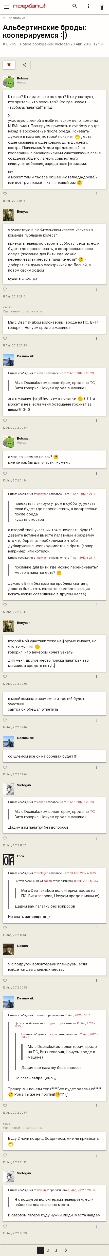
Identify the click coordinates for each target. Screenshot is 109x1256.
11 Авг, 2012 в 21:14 (82, 494)
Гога (20, 856)
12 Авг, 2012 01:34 (15, 480)
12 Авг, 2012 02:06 (15, 683)
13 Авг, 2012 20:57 (15, 1112)
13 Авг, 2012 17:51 (14, 935)
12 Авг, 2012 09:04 (15, 774)
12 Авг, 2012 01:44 (15, 612)
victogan (42, 873)
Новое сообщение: (37, 44)
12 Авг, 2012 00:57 (15, 427)
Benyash (23, 211)
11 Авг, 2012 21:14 (14, 296)
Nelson (22, 946)
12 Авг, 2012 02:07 (15, 727)
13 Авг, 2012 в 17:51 (77, 1015)
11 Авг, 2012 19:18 (14, 201)
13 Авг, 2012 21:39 (15, 1233)
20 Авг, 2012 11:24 (87, 44)
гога (40, 1015)
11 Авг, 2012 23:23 (15, 345)
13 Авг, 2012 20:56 (15, 987)
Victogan (62, 44)
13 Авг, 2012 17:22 (15, 845)
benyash (42, 494)
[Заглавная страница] (29, 3)
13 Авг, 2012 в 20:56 (81, 1190)
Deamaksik (25, 356)
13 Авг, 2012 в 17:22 (83, 873)
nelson (41, 1190)
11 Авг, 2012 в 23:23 (80, 373)
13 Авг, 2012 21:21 (14, 1162)
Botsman (23, 78)
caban (41, 373)
